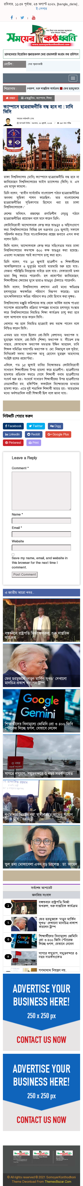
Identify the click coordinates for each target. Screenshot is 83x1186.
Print (35, 443)
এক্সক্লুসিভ (29, 98)
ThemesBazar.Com (58, 1182)
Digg (57, 426)
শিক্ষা (49, 98)
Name (17, 514)
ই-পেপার (41, 9)
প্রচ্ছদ (11, 98)
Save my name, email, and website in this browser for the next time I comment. (40, 563)
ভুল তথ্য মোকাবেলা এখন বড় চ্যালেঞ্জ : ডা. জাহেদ (41, 864)
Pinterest (14, 443)
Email (17, 528)
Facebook (14, 426)
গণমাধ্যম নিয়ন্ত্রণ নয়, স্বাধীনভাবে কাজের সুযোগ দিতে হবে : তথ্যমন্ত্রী (39, 816)
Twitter (37, 426)
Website (18, 541)
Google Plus (60, 434)
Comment (20, 468)
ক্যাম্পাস (40, 98)
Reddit (35, 434)
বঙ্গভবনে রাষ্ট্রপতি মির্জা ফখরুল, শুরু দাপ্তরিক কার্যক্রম (37, 635)
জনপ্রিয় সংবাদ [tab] (41, 895)
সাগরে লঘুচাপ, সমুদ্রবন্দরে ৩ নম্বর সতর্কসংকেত (39, 773)
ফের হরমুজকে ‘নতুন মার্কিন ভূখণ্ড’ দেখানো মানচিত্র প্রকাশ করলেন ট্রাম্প (36, 680)
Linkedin (14, 434)
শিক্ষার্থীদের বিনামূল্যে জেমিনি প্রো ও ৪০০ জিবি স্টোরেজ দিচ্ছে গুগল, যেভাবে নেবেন (39, 726)
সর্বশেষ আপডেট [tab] (41, 888)
